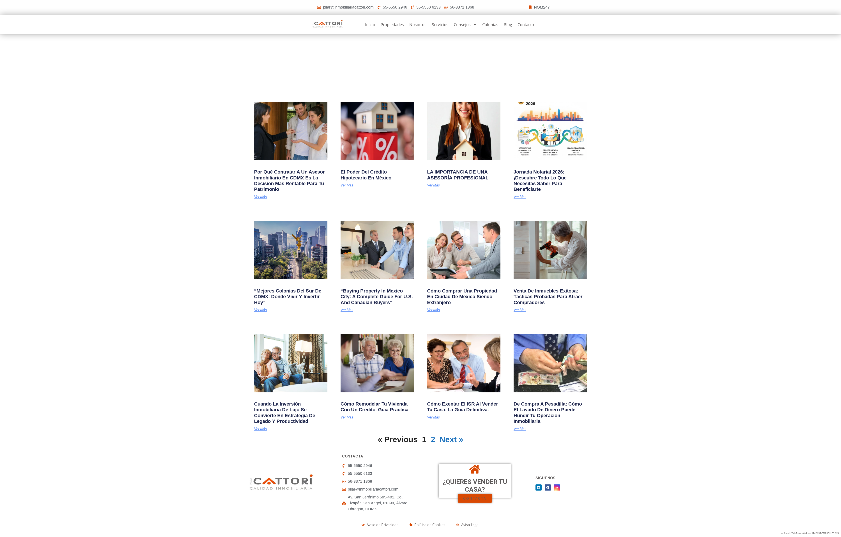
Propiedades (392, 24)
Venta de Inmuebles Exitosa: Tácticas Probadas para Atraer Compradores (548, 296)
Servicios (440, 24)
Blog (508, 24)
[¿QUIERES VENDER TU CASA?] (474, 469)
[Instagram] (557, 487)
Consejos (462, 24)
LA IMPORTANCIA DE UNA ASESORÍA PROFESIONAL (457, 174)
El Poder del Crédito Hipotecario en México (366, 174)
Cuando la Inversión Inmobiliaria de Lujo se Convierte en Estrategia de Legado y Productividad (284, 412)
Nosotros (417, 24)
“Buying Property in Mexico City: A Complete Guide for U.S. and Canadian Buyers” (377, 296)
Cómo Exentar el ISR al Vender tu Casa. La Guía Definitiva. (462, 406)
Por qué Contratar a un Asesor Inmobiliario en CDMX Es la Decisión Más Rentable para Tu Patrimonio (289, 180)
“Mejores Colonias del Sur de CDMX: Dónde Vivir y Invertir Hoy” (287, 296)
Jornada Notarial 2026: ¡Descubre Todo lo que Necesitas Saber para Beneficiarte (540, 180)
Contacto (526, 24)
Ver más (260, 197)
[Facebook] (548, 487)
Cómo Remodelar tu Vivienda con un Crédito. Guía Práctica (374, 406)
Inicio (370, 24)
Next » (451, 439)
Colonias (490, 24)
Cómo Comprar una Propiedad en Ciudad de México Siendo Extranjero (462, 296)
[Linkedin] (538, 487)
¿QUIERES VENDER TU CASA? (475, 485)
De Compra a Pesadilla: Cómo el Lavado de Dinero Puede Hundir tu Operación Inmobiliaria (548, 412)
